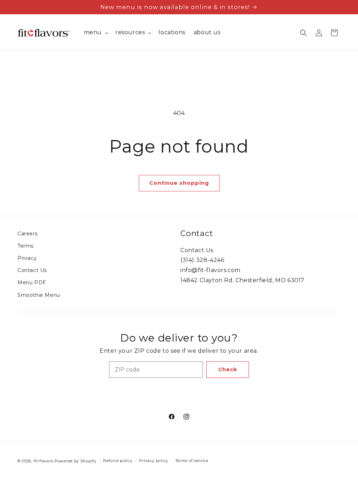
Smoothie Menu (38, 295)
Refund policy (117, 460)
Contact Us (32, 270)
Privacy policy (153, 460)
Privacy (27, 258)
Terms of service (191, 460)
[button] (95, 33)
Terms (25, 246)
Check (227, 369)
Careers (27, 233)
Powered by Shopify (75, 460)
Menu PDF (31, 282)
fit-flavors (43, 460)
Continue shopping (179, 182)
